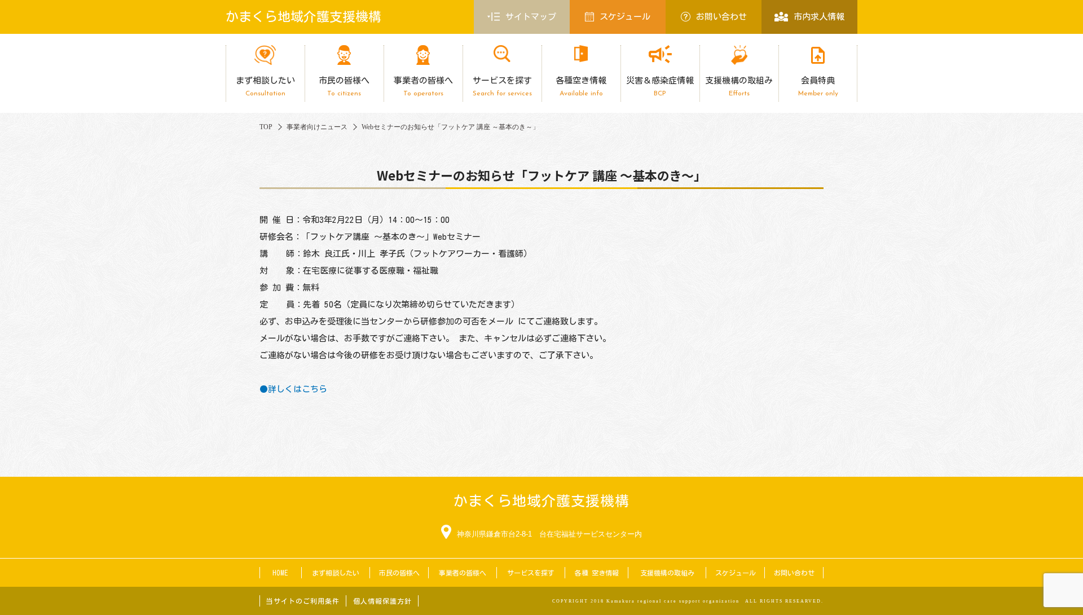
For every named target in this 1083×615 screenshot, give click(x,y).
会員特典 (818, 86)
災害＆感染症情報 (660, 86)
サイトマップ (530, 16)
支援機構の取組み (739, 86)
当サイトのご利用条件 (303, 601)
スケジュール (625, 16)
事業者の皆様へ (423, 86)
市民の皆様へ (344, 86)
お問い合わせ (721, 16)
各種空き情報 (581, 86)
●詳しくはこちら (293, 389)
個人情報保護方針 (382, 601)
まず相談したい (265, 86)
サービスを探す (502, 86)
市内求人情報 (819, 16)
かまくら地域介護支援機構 (303, 16)
